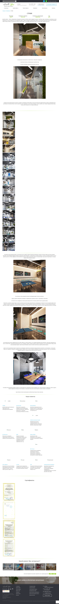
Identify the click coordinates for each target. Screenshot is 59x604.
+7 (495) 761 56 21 (47, 593)
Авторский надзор (32, 587)
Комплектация (44, 8)
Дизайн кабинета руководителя (34, 592)
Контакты (53, 8)
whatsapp (46, 1)
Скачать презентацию (52, 1)
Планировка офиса (32, 586)
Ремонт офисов (25, 8)
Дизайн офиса (15, 8)
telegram (44, 1)
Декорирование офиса (33, 590)
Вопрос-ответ (18, 590)
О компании (6, 8)
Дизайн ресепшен (32, 595)
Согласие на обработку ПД (7, 597)
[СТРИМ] (9, 119)
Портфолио (35, 8)
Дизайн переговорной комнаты (34, 593)
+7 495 (41, 4)
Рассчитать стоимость (51, 4)
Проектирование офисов (33, 589)
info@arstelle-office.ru (47, 591)
